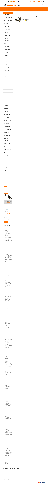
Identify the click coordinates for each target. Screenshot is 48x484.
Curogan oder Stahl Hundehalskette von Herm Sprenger (8, 418)
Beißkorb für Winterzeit (7, 442)
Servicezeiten (8, 213)
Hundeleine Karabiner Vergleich (8, 452)
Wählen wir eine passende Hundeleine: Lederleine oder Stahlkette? (8, 415)
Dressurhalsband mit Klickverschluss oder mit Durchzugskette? (7, 401)
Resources (6, 248)
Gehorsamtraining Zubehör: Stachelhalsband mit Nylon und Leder (8, 427)
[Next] (12, 198)
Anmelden (41, 1)
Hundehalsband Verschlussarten (8, 404)
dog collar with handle (7, 371)
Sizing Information (7, 463)
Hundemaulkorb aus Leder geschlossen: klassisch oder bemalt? (8, 397)
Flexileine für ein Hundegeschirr (8, 344)
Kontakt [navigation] (30, 1)
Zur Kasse (38, 1)
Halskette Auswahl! (7, 403)
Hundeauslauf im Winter (7, 354)
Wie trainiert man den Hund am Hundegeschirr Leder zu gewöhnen (8, 290)
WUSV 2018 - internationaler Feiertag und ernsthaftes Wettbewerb (8, 323)
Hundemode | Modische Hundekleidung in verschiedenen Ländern (8, 348)
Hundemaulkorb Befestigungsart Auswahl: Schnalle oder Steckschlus (8, 435)
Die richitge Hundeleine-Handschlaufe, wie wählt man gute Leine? (8, 406)
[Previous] (4, 198)
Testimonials (6, 461)
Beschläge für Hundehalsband (8, 370)
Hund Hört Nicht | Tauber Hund (8, 239)
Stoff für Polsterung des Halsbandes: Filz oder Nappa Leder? (8, 450)
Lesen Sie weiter (38, 18)
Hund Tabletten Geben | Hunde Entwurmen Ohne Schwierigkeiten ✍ (8, 241)
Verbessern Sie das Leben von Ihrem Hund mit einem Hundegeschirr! (8, 351)
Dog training (6, 462)
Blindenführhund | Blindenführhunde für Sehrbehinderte (7, 230)
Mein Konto (34, 1)
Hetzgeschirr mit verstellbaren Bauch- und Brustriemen (31, 16)
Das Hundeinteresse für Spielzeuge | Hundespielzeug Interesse (8, 300)
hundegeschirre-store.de (11, 482)
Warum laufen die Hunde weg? (8, 363)
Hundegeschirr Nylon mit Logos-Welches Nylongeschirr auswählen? (8, 328)
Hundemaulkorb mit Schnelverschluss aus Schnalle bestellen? (8, 384)
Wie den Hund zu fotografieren (8, 276)
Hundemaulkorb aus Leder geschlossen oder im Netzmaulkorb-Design (8, 413)
